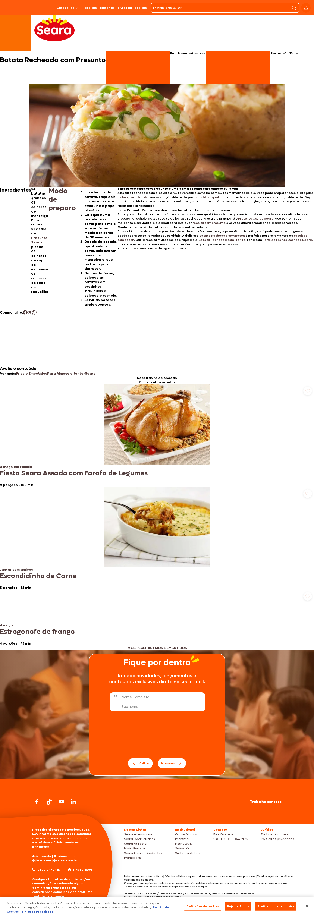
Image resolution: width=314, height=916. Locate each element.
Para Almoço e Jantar (66, 373)
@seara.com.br (65, 860)
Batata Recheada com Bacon (222, 236)
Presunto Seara (39, 240)
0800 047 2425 (48, 870)
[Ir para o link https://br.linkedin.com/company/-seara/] (73, 801)
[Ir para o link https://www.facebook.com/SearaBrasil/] (36, 801)
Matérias (107, 8)
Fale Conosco (223, 834)
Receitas (90, 8)
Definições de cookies (202, 906)
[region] (157, 906)
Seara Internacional (138, 834)
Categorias (65, 8)
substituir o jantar (209, 197)
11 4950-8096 (83, 870)
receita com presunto (209, 223)
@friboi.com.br (65, 856)
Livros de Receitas (132, 8)
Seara (90, 373)
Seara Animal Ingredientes (143, 853)
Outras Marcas (186, 834)
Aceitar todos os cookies (275, 906)
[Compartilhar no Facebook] (25, 312)
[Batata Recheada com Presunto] (43, 7)
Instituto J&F (184, 844)
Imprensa (182, 839)
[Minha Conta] (306, 8)
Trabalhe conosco (266, 801)
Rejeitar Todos (238, 906)
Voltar (143, 763)
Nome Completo (135, 697)
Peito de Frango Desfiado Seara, (288, 240)
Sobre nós (182, 848)
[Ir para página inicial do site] (157, 816)
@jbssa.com (41, 860)
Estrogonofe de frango (37, 631)
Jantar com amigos (16, 569)
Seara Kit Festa (135, 844)
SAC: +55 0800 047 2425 (230, 839)
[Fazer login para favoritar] (307, 391)
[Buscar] (294, 7)
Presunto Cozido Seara (256, 219)
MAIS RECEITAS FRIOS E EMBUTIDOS (157, 648)
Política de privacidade (277, 839)
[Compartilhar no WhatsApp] (34, 312)
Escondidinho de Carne (38, 576)
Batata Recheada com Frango (222, 240)
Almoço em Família (16, 467)
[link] (157, 435)
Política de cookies (274, 834)
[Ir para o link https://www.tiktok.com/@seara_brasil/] (49, 802)
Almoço (6, 625)
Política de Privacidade (36, 911)
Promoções (132, 858)
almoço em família (134, 197)
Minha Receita (134, 848)
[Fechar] (307, 906)
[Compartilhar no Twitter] (30, 312)
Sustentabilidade (187, 853)
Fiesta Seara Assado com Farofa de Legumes (74, 473)
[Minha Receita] (15, 7)
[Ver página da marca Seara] (54, 27)
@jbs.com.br (41, 856)
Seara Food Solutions (139, 839)
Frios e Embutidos (31, 373)
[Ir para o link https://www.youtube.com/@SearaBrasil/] (61, 801)
